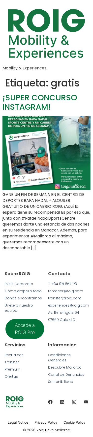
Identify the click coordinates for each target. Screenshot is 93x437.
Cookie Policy (74, 422)
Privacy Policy (45, 422)
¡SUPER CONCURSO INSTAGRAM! (39, 102)
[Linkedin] (62, 402)
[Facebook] (50, 402)
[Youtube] (86, 402)
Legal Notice (18, 422)
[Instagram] (74, 402)
